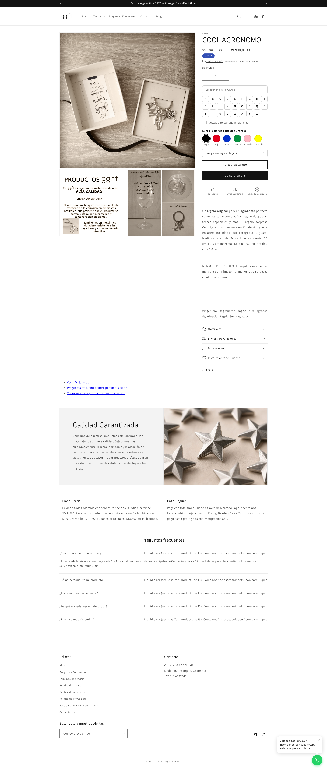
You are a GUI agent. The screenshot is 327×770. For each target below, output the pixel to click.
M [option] (228, 106)
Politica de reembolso (72, 692)
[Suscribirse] (123, 733)
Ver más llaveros (78, 382)
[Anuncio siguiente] (266, 3)
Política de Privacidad (72, 699)
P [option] (250, 106)
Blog (62, 665)
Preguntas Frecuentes (72, 672)
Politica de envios (70, 685)
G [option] (250, 98)
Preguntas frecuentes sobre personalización (97, 388)
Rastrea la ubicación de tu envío (79, 705)
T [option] (213, 113)
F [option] (242, 98)
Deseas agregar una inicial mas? (229, 122)
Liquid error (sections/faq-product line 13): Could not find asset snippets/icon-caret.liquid (163, 553)
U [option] (220, 113)
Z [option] (257, 113)
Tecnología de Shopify (171, 761)
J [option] (205, 106)
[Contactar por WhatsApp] (317, 760)
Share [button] (209, 369)
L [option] (220, 106)
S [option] (205, 113)
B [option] (213, 98)
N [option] (235, 106)
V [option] (227, 113)
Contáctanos (67, 712)
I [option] (264, 98)
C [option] (220, 98)
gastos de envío (214, 61)
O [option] (242, 106)
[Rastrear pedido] (256, 16)
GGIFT (156, 761)
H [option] (257, 98)
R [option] (264, 106)
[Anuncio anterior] (61, 3)
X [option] (242, 113)
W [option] (235, 113)
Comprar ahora (235, 175)
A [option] (205, 98)
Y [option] (250, 113)
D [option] (227, 98)
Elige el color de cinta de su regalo (224, 130)
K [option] (213, 106)
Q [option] (257, 106)
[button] (99, 16)
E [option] (235, 98)
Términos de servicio (71, 678)
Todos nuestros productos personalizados (96, 393)
